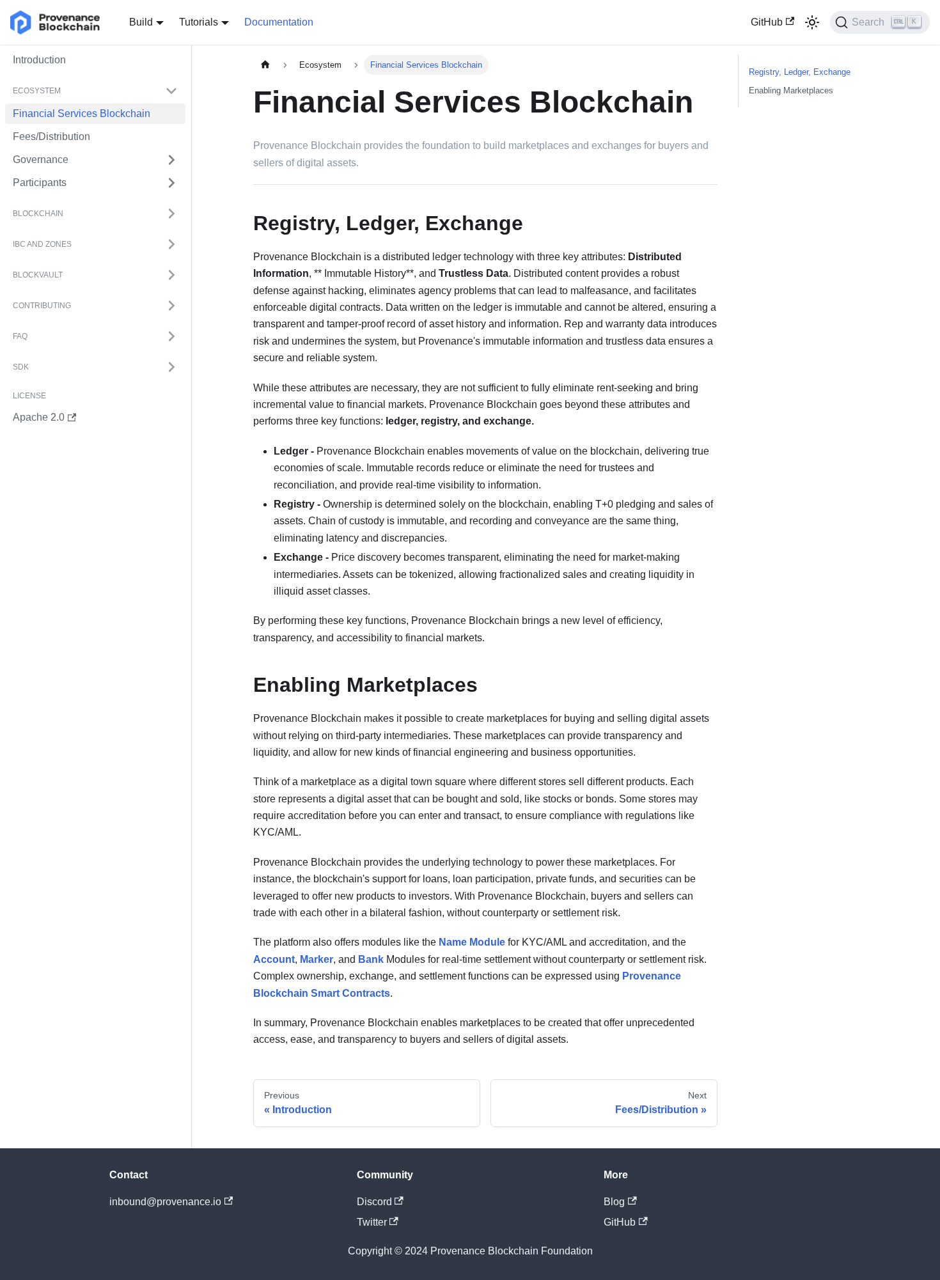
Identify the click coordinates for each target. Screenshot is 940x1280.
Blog (614, 1201)
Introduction (39, 59)
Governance (40, 159)
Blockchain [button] (38, 213)
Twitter (372, 1222)
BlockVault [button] (38, 274)
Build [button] (141, 22)
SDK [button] (21, 367)
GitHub (767, 22)
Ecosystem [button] (37, 90)
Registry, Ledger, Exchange (799, 72)
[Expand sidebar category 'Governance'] (171, 160)
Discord (374, 1201)
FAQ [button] (20, 336)
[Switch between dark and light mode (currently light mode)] (812, 22)
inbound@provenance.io (165, 1201)
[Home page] (265, 65)
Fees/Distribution (51, 136)
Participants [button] (40, 182)
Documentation (278, 22)
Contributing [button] (42, 305)
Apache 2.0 (39, 417)
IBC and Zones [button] (42, 244)
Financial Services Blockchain (81, 113)
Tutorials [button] (198, 22)
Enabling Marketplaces (791, 90)
